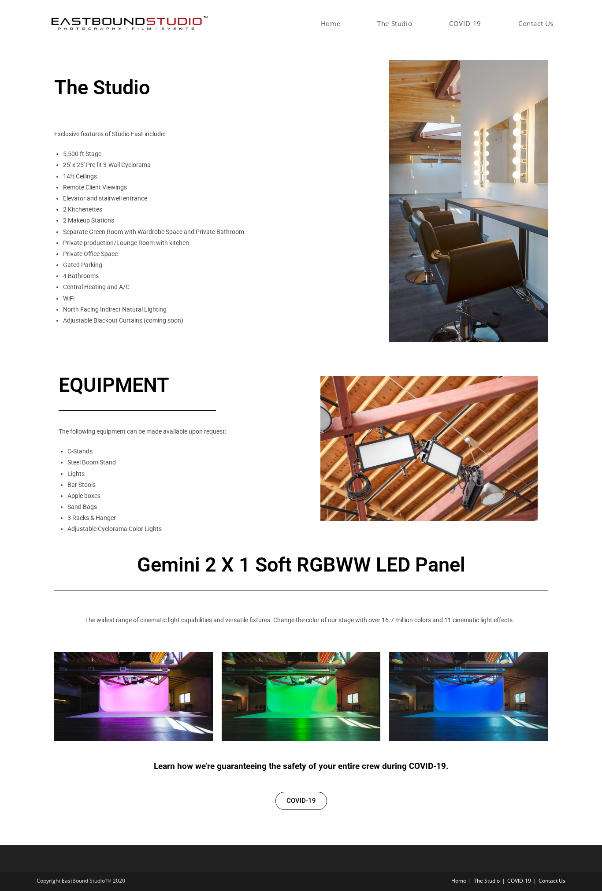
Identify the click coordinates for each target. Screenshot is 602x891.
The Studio (487, 880)
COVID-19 (519, 880)
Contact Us (552, 880)
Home (458, 880)
